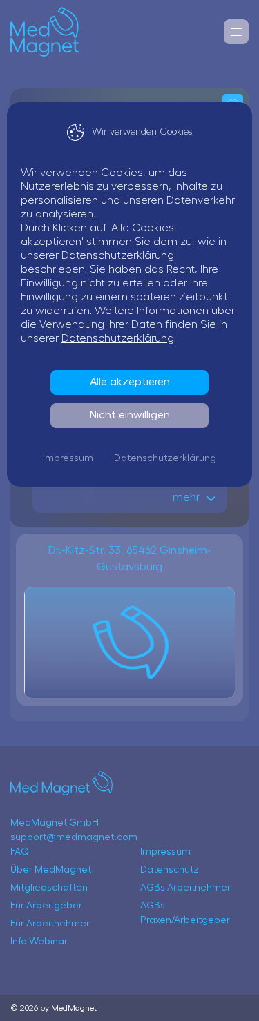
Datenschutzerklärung (117, 255)
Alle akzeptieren (130, 381)
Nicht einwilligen (130, 414)
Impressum (68, 458)
